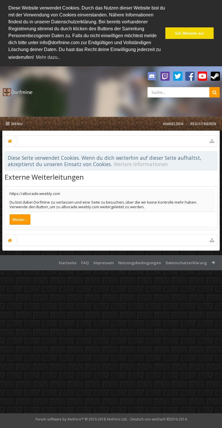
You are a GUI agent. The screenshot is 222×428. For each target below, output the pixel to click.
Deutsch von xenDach (158, 419)
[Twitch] (165, 76)
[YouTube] (202, 76)
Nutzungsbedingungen (139, 262)
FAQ (85, 262)
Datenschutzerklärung (186, 262)
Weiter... (19, 219)
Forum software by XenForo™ (81, 419)
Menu (17, 123)
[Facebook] (189, 76)
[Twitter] (177, 76)
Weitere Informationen (141, 164)
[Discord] (151, 76)
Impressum (103, 262)
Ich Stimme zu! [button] (189, 33)
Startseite (67, 262)
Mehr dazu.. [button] (48, 57)
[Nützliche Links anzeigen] (212, 141)
